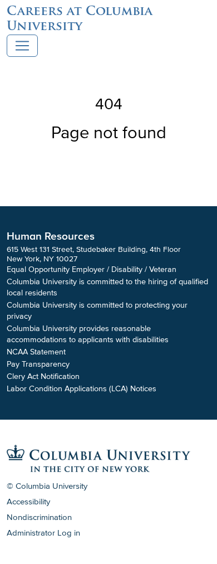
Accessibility (28, 502)
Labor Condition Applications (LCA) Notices (81, 388)
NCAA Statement (36, 352)
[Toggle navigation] (22, 46)
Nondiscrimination (39, 517)
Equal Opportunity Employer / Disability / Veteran (91, 269)
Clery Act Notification (43, 376)
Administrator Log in (43, 533)
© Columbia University (47, 486)
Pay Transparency (38, 364)
